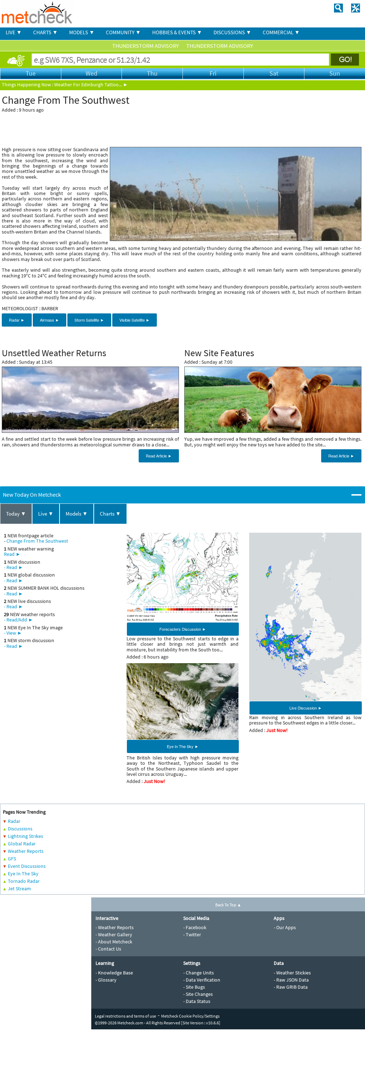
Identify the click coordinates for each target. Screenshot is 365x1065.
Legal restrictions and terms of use (125, 1016)
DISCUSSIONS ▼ (232, 32)
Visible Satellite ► (134, 320)
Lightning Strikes (25, 836)
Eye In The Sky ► (183, 746)
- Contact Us (108, 949)
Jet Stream (19, 888)
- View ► (13, 633)
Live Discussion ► (305, 708)
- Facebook (194, 927)
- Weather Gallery (114, 934)
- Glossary (106, 980)
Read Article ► (159, 456)
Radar (14, 821)
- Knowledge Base (114, 972)
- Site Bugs (194, 987)
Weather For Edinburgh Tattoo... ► (91, 84)
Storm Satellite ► (89, 320)
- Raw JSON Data (291, 980)
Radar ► (17, 320)
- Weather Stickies (292, 972)
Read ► (12, 554)
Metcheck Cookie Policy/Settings (190, 1016)
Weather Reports (25, 851)
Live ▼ (45, 513)
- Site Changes (198, 994)
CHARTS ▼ (45, 32)
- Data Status (196, 1001)
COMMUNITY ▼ (123, 32)
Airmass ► (49, 320)
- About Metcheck (114, 941)
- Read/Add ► (18, 619)
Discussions (20, 828)
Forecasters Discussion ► (182, 629)
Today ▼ (16, 513)
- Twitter (192, 934)
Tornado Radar (24, 881)
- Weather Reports (115, 927)
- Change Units (198, 972)
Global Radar (22, 843)
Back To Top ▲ (228, 904)
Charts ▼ (110, 513)
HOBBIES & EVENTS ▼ (177, 32)
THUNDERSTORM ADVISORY (146, 45)
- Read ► (13, 567)
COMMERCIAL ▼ (281, 32)
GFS (12, 858)
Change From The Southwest (37, 541)
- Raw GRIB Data (291, 987)
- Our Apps (285, 927)
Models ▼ (77, 513)
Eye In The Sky (23, 873)
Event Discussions (27, 866)
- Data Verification (201, 980)
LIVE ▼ (14, 32)
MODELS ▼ (81, 32)
